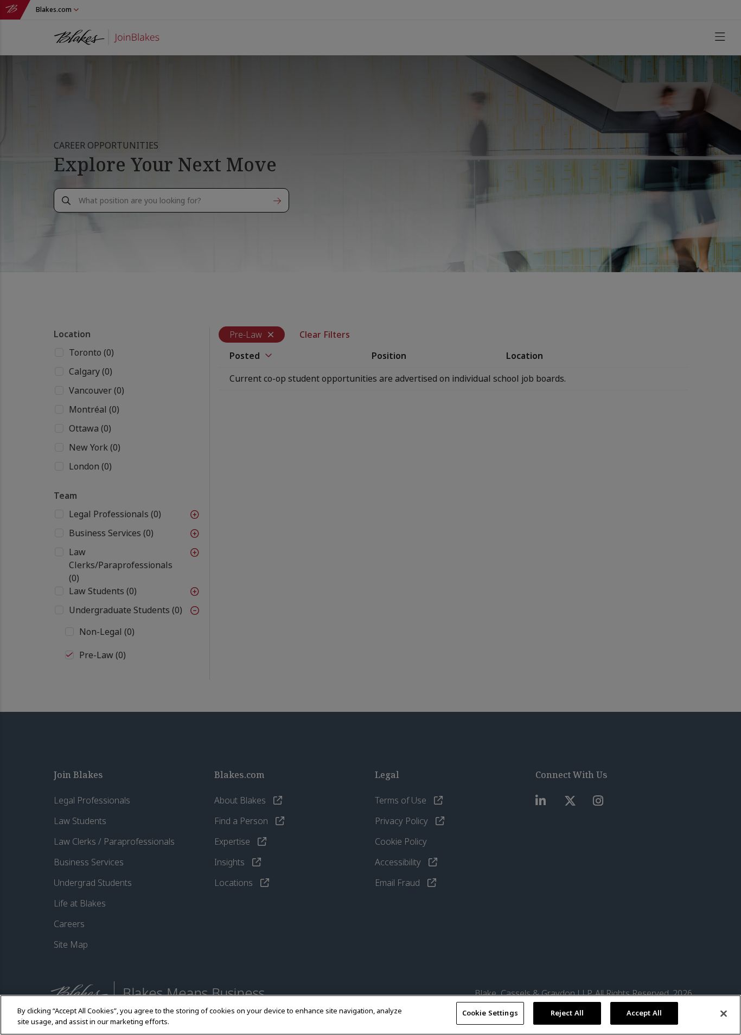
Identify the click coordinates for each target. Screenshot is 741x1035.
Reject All (567, 1013)
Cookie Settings (490, 1013)
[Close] (724, 1014)
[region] (370, 1015)
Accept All (644, 1013)
